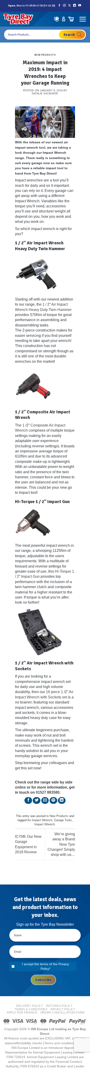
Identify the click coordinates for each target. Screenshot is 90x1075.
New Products (45, 54)
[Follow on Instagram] (64, 6)
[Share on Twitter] (36, 800)
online (20, 787)
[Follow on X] (69, 6)
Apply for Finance (22, 1012)
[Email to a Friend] (45, 800)
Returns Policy (59, 1005)
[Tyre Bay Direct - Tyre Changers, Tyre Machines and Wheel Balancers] (18, 19)
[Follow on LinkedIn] (74, 6)
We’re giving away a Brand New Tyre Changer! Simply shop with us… (61, 844)
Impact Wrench (44, 824)
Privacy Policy (63, 1009)
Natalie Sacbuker (45, 93)
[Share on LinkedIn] (62, 800)
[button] (83, 19)
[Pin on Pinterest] (53, 800)
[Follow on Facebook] (59, 6)
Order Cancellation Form (62, 1012)
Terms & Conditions (31, 1009)
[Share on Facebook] (28, 800)
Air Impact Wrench (39, 820)
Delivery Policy (29, 1005)
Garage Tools (63, 820)
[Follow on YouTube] (79, 6)
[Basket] (71, 19)
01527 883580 (48, 792)
